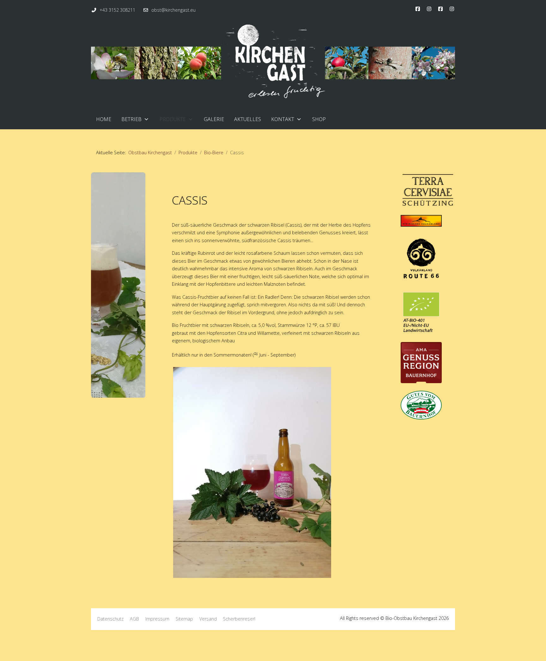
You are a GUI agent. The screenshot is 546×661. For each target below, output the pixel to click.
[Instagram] (429, 8)
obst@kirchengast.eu (173, 10)
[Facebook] (418, 8)
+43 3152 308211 (117, 10)
